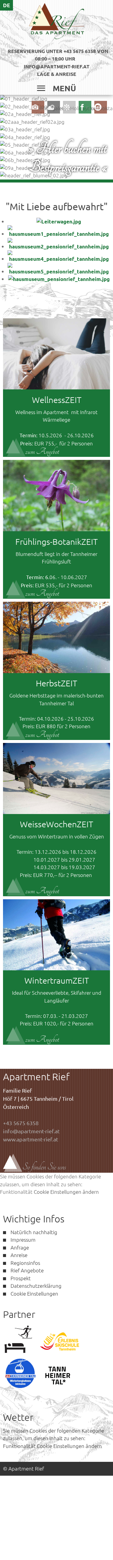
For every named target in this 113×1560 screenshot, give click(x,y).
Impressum (23, 1239)
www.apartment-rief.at (30, 1139)
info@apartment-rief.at (56, 66)
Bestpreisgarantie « (68, 167)
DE (6, 5)
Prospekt (21, 1278)
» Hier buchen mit (67, 148)
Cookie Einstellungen (34, 1293)
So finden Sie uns (44, 1167)
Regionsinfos (25, 1262)
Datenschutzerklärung (36, 1285)
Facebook (97, 108)
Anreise (19, 1255)
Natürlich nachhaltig (34, 1232)
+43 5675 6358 (21, 1123)
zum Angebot (42, 451)
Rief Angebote (27, 1270)
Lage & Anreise (56, 74)
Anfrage (20, 1247)
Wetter (63, 108)
